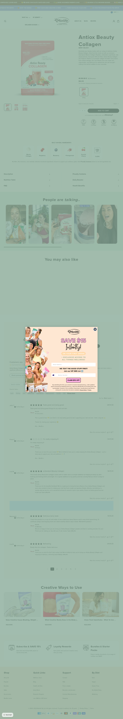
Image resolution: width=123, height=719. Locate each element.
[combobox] (54, 375)
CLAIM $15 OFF (73, 380)
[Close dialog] (95, 329)
